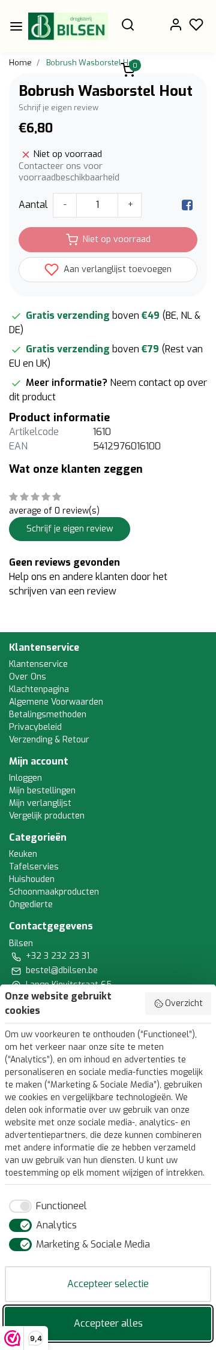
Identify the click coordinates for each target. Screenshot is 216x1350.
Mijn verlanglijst (40, 803)
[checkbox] (46, 1206)
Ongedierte (31, 904)
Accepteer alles (108, 1323)
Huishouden (32, 879)
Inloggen (25, 778)
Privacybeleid (35, 727)
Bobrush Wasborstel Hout (93, 63)
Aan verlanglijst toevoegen (116, 269)
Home (20, 63)
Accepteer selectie (108, 1283)
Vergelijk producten (47, 816)
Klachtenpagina (39, 689)
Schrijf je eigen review (58, 107)
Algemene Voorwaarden (56, 702)
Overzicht (184, 1003)
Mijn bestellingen (42, 790)
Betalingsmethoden (47, 714)
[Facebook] (187, 204)
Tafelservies (34, 866)
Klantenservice (38, 664)
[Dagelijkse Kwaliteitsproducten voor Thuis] (68, 26)
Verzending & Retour (49, 739)
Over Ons (27, 676)
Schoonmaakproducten (54, 892)
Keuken (23, 854)
